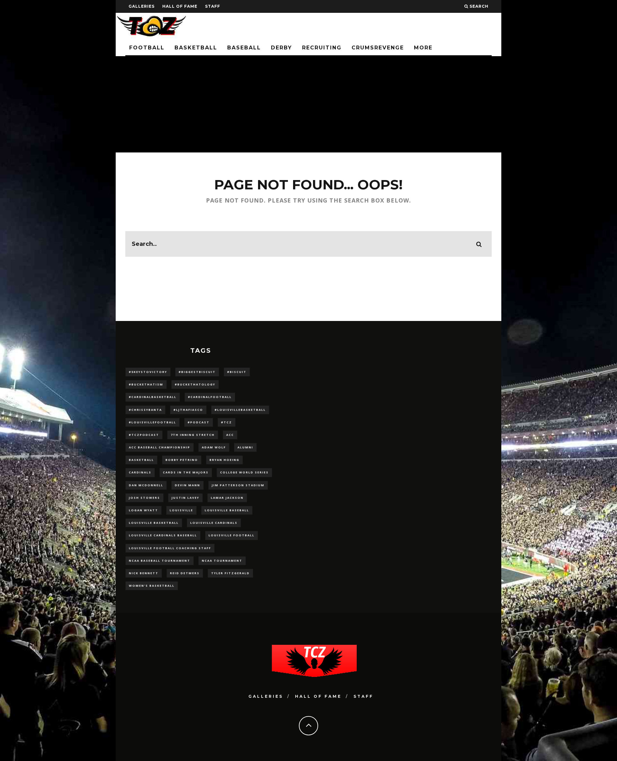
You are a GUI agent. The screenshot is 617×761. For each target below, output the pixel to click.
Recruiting (322, 48)
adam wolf (214, 447)
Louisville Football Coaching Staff (170, 548)
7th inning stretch (193, 435)
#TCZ (226, 422)
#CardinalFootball (210, 397)
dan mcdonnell (146, 485)
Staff (212, 6)
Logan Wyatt (143, 510)
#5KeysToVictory (148, 372)
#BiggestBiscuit (197, 372)
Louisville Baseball (227, 510)
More (423, 48)
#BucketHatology (195, 384)
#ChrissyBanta (145, 410)
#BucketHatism (146, 384)
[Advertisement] (308, 104)
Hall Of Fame (179, 6)
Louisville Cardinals (213, 523)
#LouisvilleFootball (152, 422)
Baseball (244, 48)
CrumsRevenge (378, 48)
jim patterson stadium (238, 485)
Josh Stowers (144, 498)
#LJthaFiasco (188, 410)
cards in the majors (186, 472)
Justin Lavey (185, 498)
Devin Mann (187, 485)
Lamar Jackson (227, 498)
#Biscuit (236, 372)
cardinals (140, 472)
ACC (230, 435)
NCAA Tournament (222, 560)
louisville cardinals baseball (163, 535)
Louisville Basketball (154, 523)
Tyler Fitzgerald (230, 573)
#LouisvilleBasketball (240, 410)
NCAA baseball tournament (159, 560)
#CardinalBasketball (152, 397)
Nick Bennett (143, 573)
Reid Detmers (185, 573)
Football (147, 48)
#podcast (199, 422)
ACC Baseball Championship (159, 447)
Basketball (195, 48)
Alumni (245, 447)
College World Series (244, 472)
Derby (281, 48)
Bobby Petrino (181, 460)
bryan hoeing (224, 460)
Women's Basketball (151, 586)
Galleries (142, 6)
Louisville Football (232, 535)
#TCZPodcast (144, 435)
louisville (181, 510)
